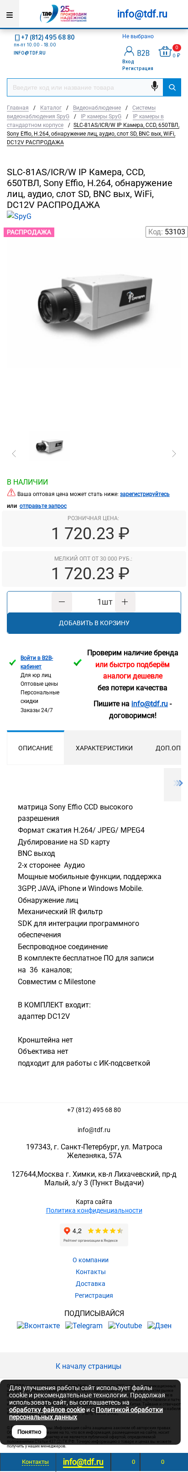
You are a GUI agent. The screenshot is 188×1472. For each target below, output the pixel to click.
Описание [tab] (35, 748)
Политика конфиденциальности (94, 1210)
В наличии (27, 482)
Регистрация (137, 68)
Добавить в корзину (94, 623)
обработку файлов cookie (47, 1409)
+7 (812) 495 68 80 (48, 37)
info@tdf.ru (94, 1129)
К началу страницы (89, 1366)
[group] (94, 329)
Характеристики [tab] (104, 748)
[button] (14, 453)
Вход (128, 61)
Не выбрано (138, 36)
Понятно (29, 1431)
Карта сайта (94, 1201)
